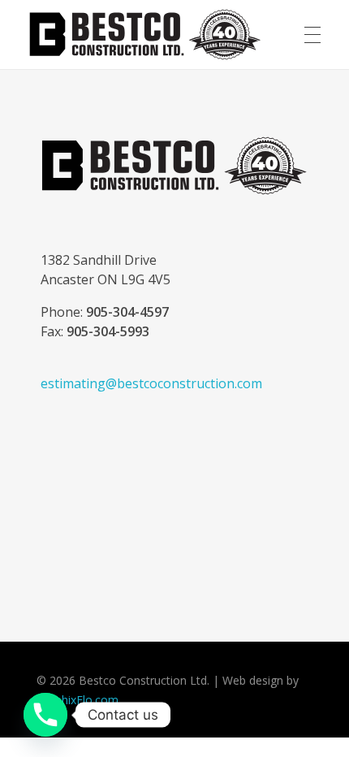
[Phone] (45, 715)
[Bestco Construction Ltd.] (174, 165)
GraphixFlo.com (77, 699)
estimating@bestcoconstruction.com (151, 383)
